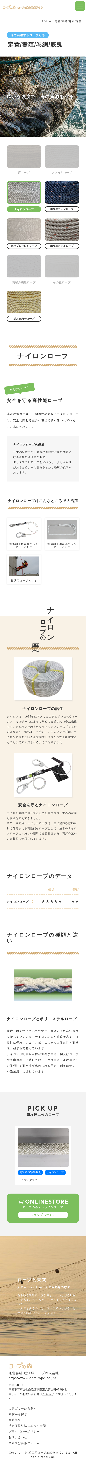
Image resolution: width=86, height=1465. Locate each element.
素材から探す (18, 1414)
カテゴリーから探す (23, 1408)
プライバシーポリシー (24, 1431)
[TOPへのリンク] (23, 7)
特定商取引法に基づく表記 (27, 1425)
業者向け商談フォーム (24, 1443)
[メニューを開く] (80, 6)
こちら (47, 1394)
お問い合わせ (18, 1437)
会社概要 (15, 1419)
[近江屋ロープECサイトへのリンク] (21, 1365)
